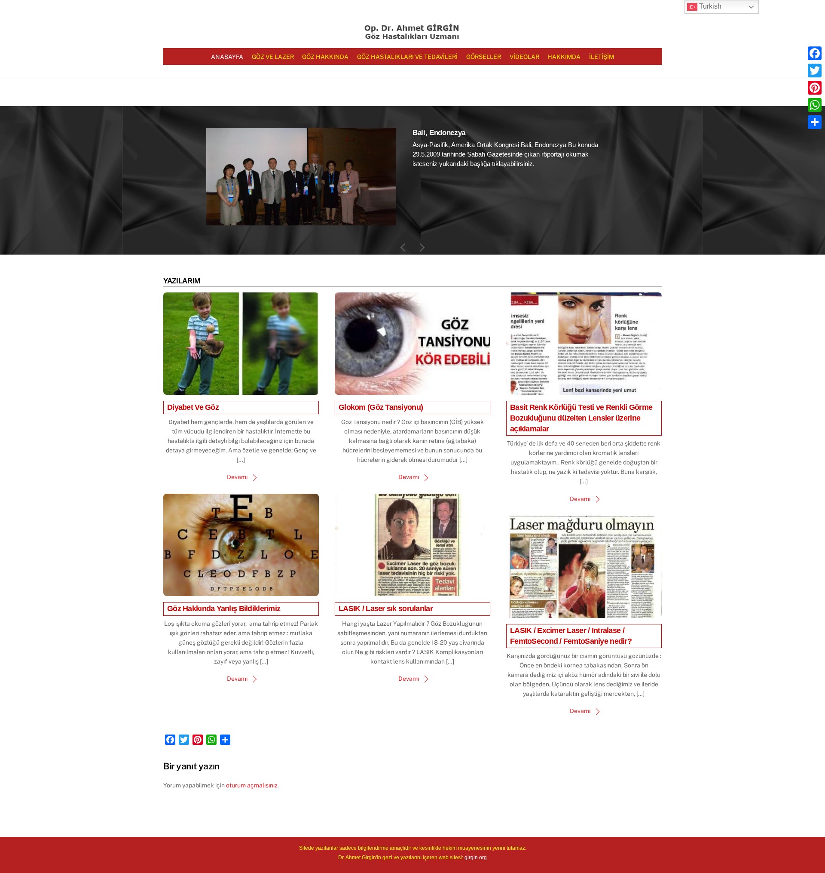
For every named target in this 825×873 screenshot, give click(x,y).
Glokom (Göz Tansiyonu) (381, 407)
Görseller (483, 56)
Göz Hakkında (325, 56)
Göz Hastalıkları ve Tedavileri (407, 56)
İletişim (601, 56)
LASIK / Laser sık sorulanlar (386, 608)
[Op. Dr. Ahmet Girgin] (412, 36)
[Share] (814, 122)
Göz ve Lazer (273, 56)
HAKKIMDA (564, 56)
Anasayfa (227, 56)
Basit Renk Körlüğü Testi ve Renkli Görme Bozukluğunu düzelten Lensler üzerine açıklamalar (581, 418)
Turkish (709, 6)
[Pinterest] (814, 87)
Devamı (237, 476)
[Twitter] (814, 70)
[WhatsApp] (814, 105)
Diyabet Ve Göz (193, 407)
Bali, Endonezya (438, 132)
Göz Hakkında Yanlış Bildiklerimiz (223, 608)
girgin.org (475, 858)
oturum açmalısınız (252, 785)
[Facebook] (814, 53)
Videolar (524, 56)
